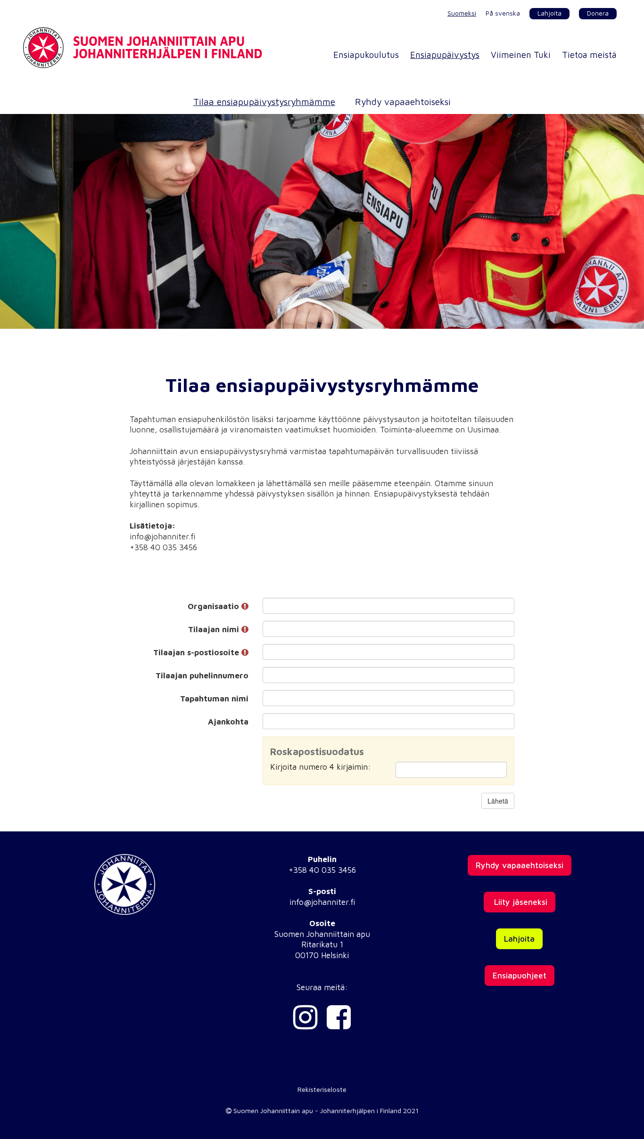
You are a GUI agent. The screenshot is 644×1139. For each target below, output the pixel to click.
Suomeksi (461, 13)
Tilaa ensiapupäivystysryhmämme (264, 102)
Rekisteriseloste (322, 1089)
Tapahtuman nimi (214, 698)
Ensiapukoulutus (366, 54)
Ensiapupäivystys (444, 54)
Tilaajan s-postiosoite (197, 652)
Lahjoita (549, 13)
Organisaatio (214, 606)
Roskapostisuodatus (317, 751)
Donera (598, 13)
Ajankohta (228, 721)
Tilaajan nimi (214, 629)
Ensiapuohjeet (519, 975)
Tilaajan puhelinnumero (202, 675)
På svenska (503, 13)
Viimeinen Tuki (521, 54)
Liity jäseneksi (519, 902)
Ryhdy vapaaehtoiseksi (403, 102)
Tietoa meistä (589, 54)
